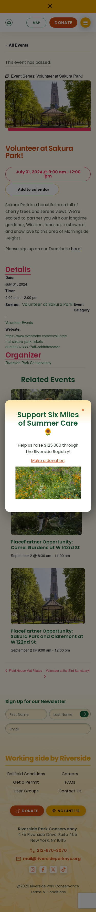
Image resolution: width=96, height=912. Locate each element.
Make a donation (48, 461)
